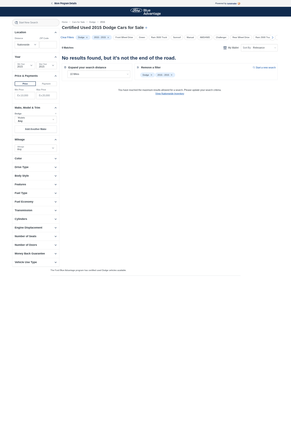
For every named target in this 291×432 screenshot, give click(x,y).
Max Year (43, 64)
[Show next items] (272, 37)
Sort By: (247, 47)
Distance (19, 38)
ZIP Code (44, 38)
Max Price (41, 89)
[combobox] (35, 22)
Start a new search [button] (266, 67)
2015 (102, 22)
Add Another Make (35, 129)
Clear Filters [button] (67, 37)
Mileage (20, 147)
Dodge (92, 22)
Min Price (19, 89)
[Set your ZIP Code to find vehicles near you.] (146, 28)
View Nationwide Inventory (169, 93)
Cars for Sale (78, 22)
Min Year (21, 64)
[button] (25, 83)
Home (65, 22)
